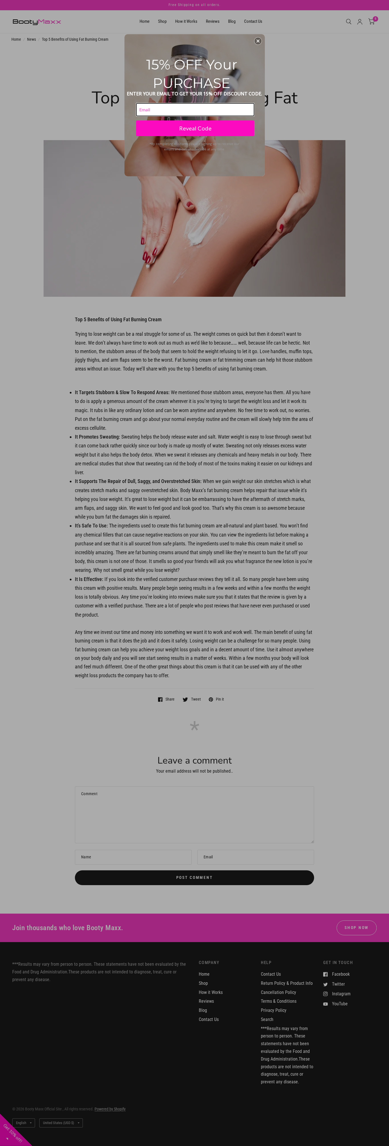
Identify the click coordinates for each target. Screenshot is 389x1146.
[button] (258, 41)
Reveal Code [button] (195, 128)
